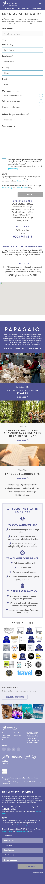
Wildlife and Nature (22, 495)
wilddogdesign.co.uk (38, 872)
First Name (7, 44)
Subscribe (30, 866)
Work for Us (5, 738)
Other (38, 488)
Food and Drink (28, 488)
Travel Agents (33, 733)
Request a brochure (15, 697)
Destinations (9, 9)
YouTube (13, 749)
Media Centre (32, 736)
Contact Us (37, 9)
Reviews (4, 740)
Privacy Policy (22, 181)
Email (5, 79)
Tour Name (7, 28)
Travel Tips (31, 492)
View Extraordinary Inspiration (22, 348)
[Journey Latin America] (10, 3)
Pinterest (9, 749)
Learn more (21, 397)
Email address (9, 855)
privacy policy (13, 168)
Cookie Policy (17, 735)
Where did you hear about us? (16, 114)
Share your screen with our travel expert (34, 741)
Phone (5, 67)
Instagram (18, 749)
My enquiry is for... (10, 90)
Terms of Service (22, 187)
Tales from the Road (17, 492)
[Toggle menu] (40, 3)
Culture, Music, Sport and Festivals (22, 485)
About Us (4, 733)
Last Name (7, 56)
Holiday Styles (23, 9)
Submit (30, 195)
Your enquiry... (8, 125)
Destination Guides (12, 488)
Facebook (4, 749)
